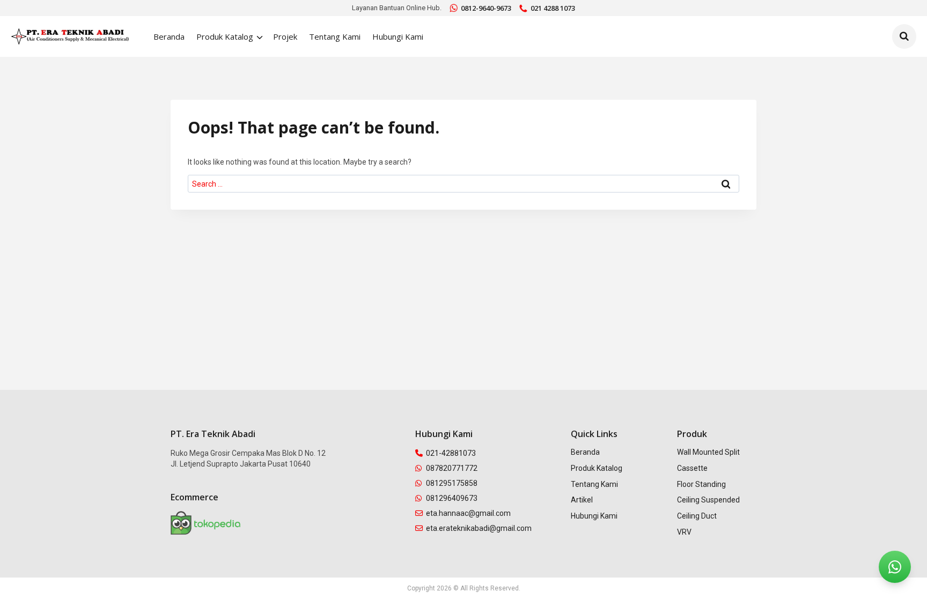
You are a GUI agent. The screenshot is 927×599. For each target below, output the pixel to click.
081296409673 (451, 498)
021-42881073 (451, 453)
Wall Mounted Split (708, 452)
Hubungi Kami (397, 36)
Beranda (169, 36)
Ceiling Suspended (708, 500)
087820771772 (451, 468)
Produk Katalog (596, 468)
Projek (285, 36)
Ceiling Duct (697, 516)
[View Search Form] (904, 36)
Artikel (582, 500)
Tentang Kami (334, 36)
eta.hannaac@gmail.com (468, 513)
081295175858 (451, 483)
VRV (684, 532)
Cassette (692, 468)
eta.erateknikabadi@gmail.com (479, 528)
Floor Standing (701, 484)
